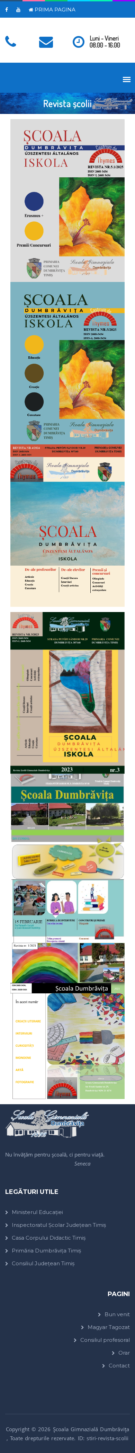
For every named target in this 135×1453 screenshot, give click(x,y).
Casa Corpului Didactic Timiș (49, 1237)
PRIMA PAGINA (54, 9)
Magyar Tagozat (109, 1327)
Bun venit (117, 1314)
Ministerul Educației (37, 1212)
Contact (119, 1365)
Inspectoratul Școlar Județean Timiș (59, 1225)
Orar (124, 1352)
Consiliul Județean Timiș (43, 1263)
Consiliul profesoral (105, 1340)
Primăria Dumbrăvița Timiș (46, 1250)
